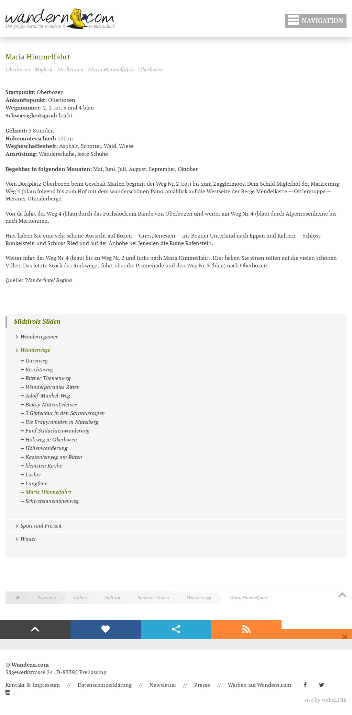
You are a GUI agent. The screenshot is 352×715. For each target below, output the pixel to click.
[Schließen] (344, 637)
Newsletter (163, 685)
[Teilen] (176, 629)
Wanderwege (199, 598)
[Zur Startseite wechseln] (60, 18)
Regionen (46, 598)
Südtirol (112, 598)
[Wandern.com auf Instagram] (11, 693)
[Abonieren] (246, 629)
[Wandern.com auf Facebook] (308, 685)
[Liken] (105, 629)
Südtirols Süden (37, 322)
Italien (80, 598)
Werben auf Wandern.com (259, 685)
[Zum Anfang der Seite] (342, 595)
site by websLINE (325, 700)
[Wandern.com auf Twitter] (324, 685)
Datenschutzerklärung (105, 685)
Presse (202, 685)
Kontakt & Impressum (33, 685)
